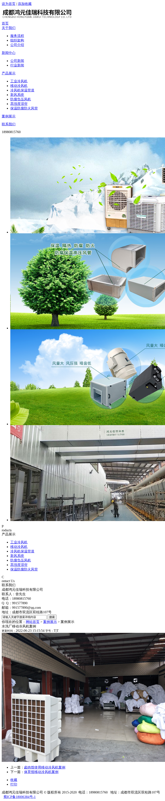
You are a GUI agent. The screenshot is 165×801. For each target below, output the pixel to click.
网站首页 (33, 622)
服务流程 (17, 36)
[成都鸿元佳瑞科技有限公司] (39, 20)
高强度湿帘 (19, 104)
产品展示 (8, 73)
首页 (5, 23)
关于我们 (8, 28)
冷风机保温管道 (22, 90)
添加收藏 (25, 4)
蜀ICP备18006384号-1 (19, 797)
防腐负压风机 (20, 99)
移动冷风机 (19, 86)
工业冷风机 (19, 81)
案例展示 (8, 116)
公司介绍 (17, 45)
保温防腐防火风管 (24, 108)
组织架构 (17, 40)
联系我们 (8, 124)
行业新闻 (17, 65)
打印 (13, 784)
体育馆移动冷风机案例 (41, 772)
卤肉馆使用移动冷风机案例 (44, 767)
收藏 (13, 780)
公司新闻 (17, 61)
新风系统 (17, 95)
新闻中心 (8, 53)
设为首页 (8, 4)
